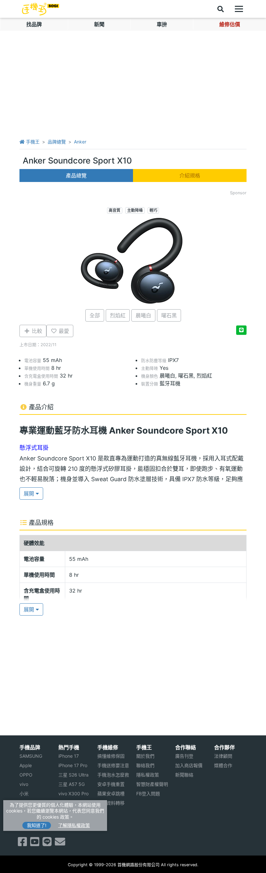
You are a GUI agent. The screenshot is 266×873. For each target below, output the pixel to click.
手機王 (32, 141)
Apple (25, 765)
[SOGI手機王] (40, 9)
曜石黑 (169, 315)
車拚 (162, 24)
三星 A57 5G (71, 784)
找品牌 (34, 24)
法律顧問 (223, 756)
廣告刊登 (184, 756)
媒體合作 (223, 765)
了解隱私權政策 (74, 825)
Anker (80, 141)
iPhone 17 (68, 756)
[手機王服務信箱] (60, 843)
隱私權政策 (147, 774)
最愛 (63, 331)
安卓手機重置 (111, 784)
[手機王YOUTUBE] (34, 843)
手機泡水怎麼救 (113, 774)
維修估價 (229, 24)
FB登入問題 (148, 793)
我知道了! (36, 825)
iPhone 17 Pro (72, 765)
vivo (23, 784)
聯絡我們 (145, 765)
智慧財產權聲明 (152, 784)
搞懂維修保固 (111, 756)
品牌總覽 (57, 141)
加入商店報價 (188, 765)
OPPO (25, 774)
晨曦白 (143, 315)
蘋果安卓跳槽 (111, 793)
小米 (24, 793)
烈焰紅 (118, 315)
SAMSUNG (30, 756)
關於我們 (145, 756)
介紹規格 (189, 175)
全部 (95, 315)
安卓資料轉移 (111, 803)
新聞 (99, 24)
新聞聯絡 (184, 774)
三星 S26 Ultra (73, 774)
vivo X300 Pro (73, 793)
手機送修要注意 (113, 765)
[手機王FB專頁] (22, 843)
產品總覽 (76, 175)
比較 (36, 331)
